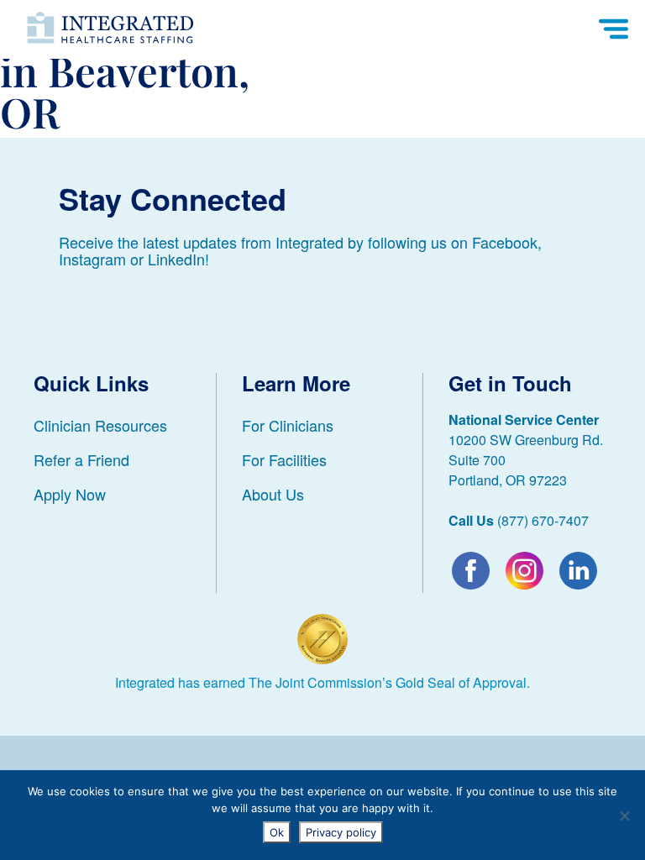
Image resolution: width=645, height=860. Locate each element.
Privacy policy (341, 832)
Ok (277, 832)
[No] (624, 815)
